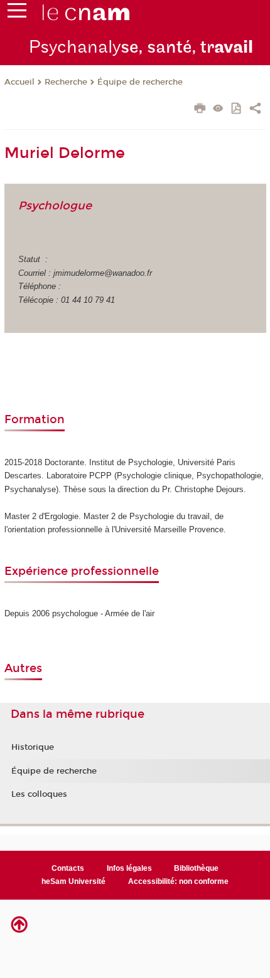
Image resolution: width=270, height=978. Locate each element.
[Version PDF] (237, 109)
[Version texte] (218, 109)
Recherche (66, 82)
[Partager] (255, 109)
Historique (32, 747)
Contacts (67, 868)
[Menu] (17, 13)
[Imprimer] (200, 109)
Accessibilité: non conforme (178, 881)
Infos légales (129, 868)
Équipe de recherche (140, 82)
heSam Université (73, 881)
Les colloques (39, 794)
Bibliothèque (196, 868)
